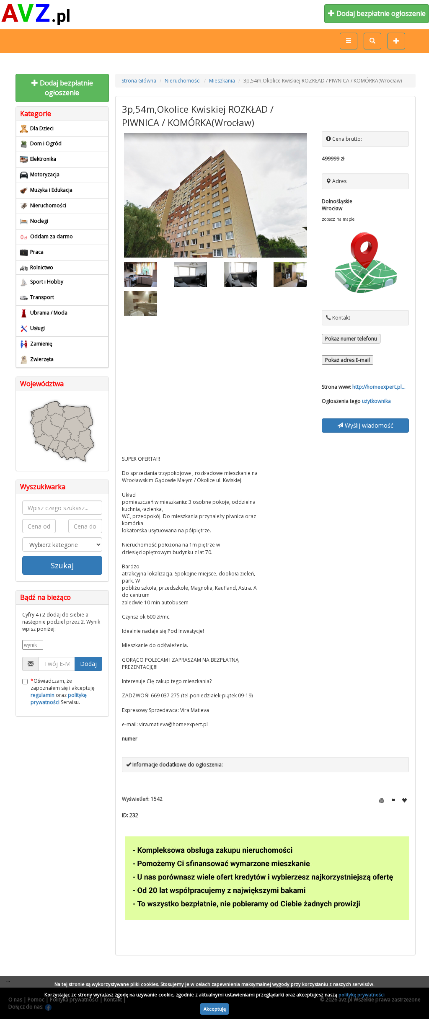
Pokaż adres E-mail (347, 360)
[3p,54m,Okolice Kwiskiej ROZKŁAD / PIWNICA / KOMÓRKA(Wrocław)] (215, 195)
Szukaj (62, 565)
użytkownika (376, 401)
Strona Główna (138, 80)
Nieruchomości (183, 80)
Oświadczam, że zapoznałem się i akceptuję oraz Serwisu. (63, 691)
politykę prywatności (362, 994)
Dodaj (88, 664)
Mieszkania (222, 80)
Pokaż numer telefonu (351, 338)
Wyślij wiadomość (368, 425)
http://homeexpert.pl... (379, 386)
